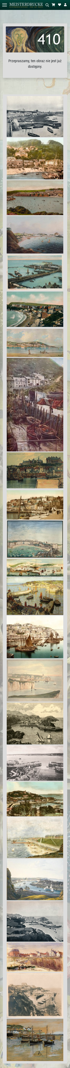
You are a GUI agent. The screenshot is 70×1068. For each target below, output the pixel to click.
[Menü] (4, 5)
